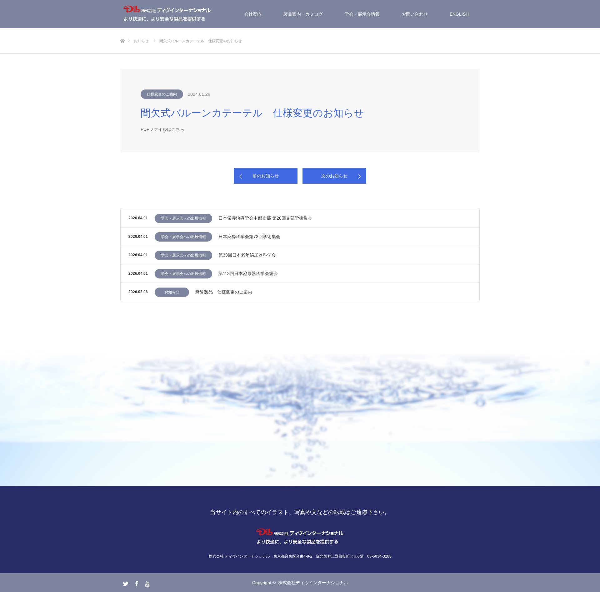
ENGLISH (459, 14)
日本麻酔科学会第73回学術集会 (249, 236)
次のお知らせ (334, 175)
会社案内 (253, 14)
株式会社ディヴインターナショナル (313, 582)
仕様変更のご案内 (162, 94)
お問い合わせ (415, 14)
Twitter (125, 582)
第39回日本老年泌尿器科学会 (247, 255)
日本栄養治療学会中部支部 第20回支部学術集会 (265, 218)
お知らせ (171, 292)
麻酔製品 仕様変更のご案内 (223, 291)
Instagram (147, 582)
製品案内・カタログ (303, 14)
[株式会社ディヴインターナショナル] (167, 14)
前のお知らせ (265, 175)
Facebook (136, 582)
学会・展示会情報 (362, 14)
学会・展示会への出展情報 (183, 218)
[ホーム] (122, 30)
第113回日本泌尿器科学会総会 (248, 273)
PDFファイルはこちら (162, 129)
